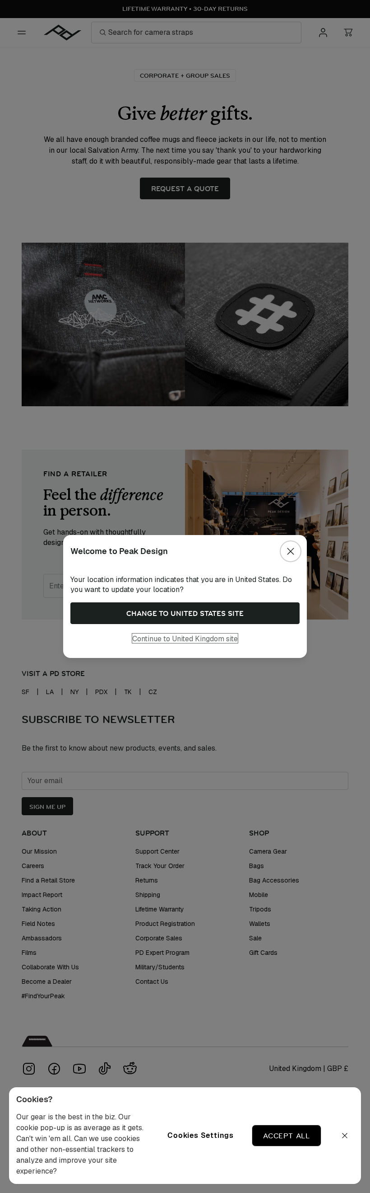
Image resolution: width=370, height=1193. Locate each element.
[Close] (291, 551)
